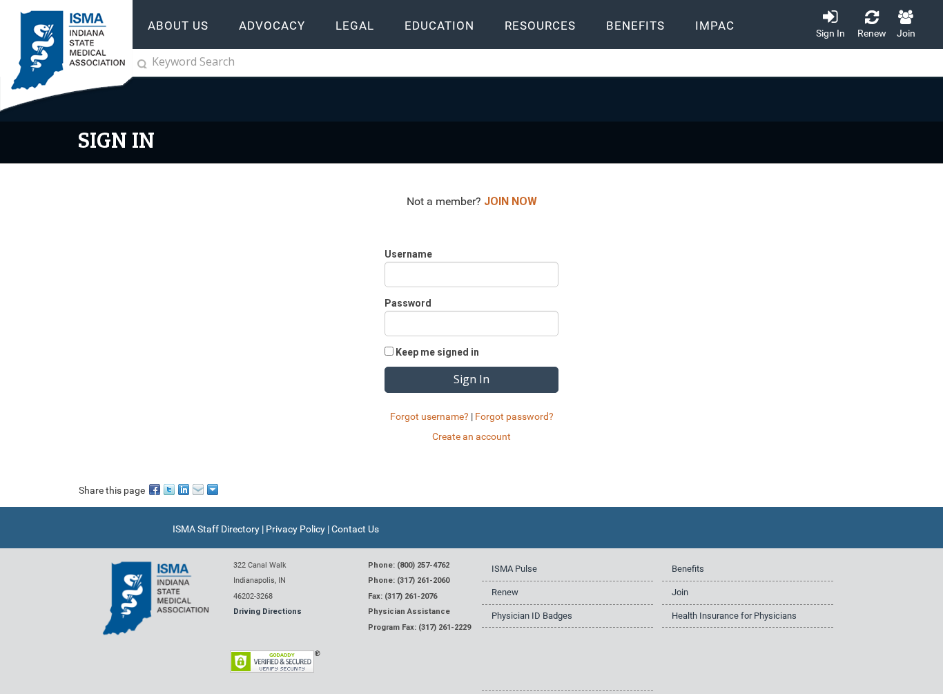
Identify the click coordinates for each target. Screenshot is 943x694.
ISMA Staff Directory (216, 528)
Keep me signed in (437, 352)
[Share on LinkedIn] (184, 488)
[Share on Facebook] (155, 488)
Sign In (830, 33)
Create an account (471, 436)
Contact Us (355, 528)
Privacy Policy (295, 528)
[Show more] (213, 488)
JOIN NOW (510, 201)
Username (408, 254)
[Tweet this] (170, 488)
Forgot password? (514, 416)
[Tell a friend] (199, 488)
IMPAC (715, 25)
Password (408, 303)
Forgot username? (429, 416)
